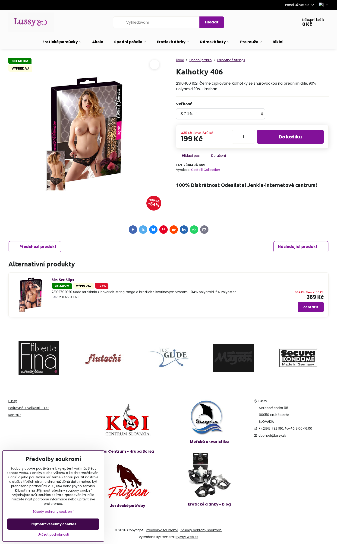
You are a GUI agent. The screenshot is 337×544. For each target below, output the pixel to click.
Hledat (212, 22)
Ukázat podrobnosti (53, 534)
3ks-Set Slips (63, 279)
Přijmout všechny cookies (53, 524)
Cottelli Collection (205, 169)
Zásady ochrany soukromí (201, 530)
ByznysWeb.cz (187, 536)
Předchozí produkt (38, 246)
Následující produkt (298, 246)
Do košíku (290, 137)
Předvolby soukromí (162, 530)
